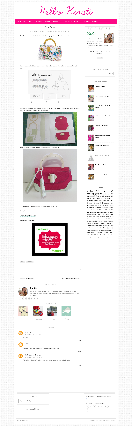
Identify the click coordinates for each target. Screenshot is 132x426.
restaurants (104, 230)
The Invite (24, 318)
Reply (79, 340)
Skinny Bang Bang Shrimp (102, 145)
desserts (90, 201)
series (102, 216)
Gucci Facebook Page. (64, 36)
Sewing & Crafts (43, 21)
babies (99, 207)
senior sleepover (93, 216)
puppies (96, 230)
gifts (98, 198)
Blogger (37, 409)
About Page (109, 45)
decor (106, 201)
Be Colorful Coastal (33, 355)
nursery (106, 232)
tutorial (107, 198)
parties (89, 198)
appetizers (90, 212)
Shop (30, 21)
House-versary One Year (102, 174)
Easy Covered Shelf (100, 165)
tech (105, 237)
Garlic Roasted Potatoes (102, 155)
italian (97, 228)
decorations (98, 212)
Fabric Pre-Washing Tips (102, 96)
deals (92, 228)
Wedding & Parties (25, 28)
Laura (27, 343)
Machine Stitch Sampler (27, 278)
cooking (90, 193)
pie (111, 232)
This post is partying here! (28, 215)
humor (112, 212)
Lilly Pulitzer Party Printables (103, 115)
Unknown (29, 332)
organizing (90, 196)
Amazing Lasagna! (100, 86)
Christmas (89, 225)
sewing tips (91, 221)
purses (88, 234)
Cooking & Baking (90, 21)
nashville (104, 228)
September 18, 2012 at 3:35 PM (33, 334)
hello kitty (94, 232)
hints (103, 209)
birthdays (105, 221)
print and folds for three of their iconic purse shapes (46, 66)
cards (90, 219)
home (105, 212)
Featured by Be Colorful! (27, 220)
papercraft (66, 31)
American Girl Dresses (101, 125)
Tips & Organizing (71, 21)
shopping (89, 205)
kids (106, 205)
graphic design (104, 219)
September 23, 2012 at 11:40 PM (33, 357)
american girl (98, 205)
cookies (111, 214)
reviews (96, 223)
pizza (93, 237)
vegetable (109, 223)
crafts (60, 31)
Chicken (91, 207)
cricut (95, 219)
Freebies (56, 21)
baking (98, 201)
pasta (106, 234)
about (112, 216)
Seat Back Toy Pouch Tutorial (71, 278)
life (95, 214)
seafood (94, 234)
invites (100, 232)
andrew (89, 209)
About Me (21, 21)
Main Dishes (104, 194)
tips (107, 216)
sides (109, 209)
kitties (90, 214)
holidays (108, 196)
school (112, 205)
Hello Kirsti (28, 420)
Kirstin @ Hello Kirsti (39, 31)
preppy (97, 237)
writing (88, 232)
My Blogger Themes (110, 420)
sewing (90, 191)
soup (101, 237)
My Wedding (97, 225)
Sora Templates (99, 420)
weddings (100, 214)
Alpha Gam (107, 207)
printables (89, 230)
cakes (112, 219)
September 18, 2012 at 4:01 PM (33, 345)
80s (106, 214)
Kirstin (33, 288)
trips (110, 230)
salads (102, 223)
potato (110, 228)
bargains (96, 209)
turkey (99, 221)
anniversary (106, 225)
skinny (99, 196)
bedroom (101, 234)
